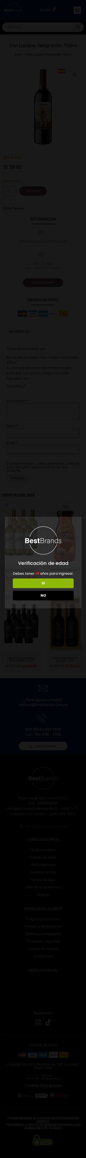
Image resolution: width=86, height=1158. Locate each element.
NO (43, 595)
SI (43, 583)
